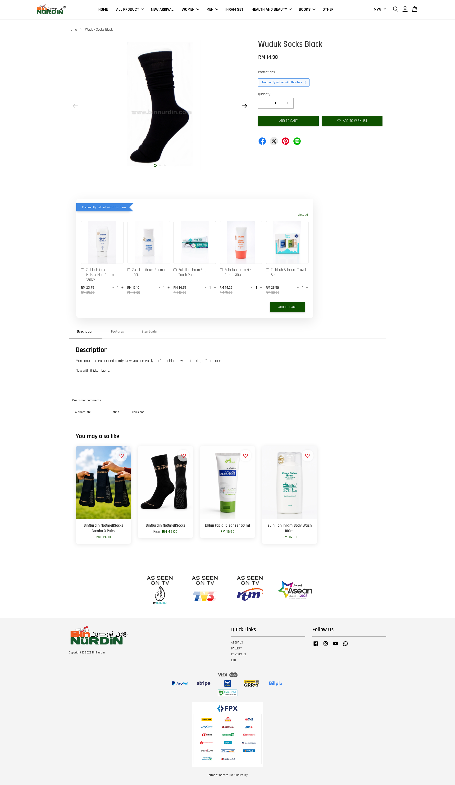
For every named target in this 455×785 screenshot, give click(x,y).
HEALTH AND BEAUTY (269, 9)
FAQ (233, 660)
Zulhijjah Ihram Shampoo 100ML (150, 272)
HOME (103, 9)
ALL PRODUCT (127, 9)
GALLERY (236, 648)
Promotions (266, 72)
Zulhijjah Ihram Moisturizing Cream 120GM (100, 275)
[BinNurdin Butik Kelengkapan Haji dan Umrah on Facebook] (315, 646)
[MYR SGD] (379, 10)
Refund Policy (239, 775)
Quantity (264, 94)
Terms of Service (217, 775)
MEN (210, 9)
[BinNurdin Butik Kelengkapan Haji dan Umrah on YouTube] (335, 646)
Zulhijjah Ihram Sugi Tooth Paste (192, 272)
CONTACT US (238, 654)
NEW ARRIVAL (162, 9)
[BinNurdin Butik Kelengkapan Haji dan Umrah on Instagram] (325, 646)
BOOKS (305, 9)
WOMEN (188, 9)
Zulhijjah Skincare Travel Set (288, 272)
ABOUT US (237, 642)
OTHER (328, 9)
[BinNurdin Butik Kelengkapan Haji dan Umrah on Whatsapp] (345, 646)
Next (244, 106)
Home (73, 29)
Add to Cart (287, 307)
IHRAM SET (234, 9)
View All (303, 215)
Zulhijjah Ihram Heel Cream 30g (239, 272)
